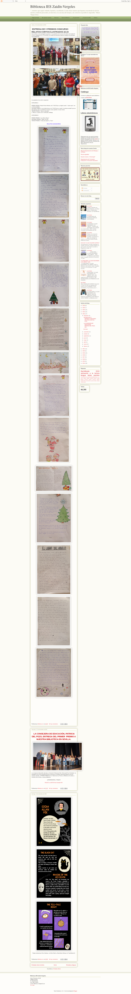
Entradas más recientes (38, 965)
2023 (83, 311)
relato (95, 380)
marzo (85, 344)
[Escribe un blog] (62, 724)
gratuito (82, 380)
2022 (83, 313)
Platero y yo (97, 377)
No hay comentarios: (53, 724)
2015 (83, 361)
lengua (83, 375)
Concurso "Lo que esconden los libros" (90, 242)
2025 (83, 307)
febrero (86, 346)
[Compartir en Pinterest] (67, 724)
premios (96, 375)
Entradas (85, 188)
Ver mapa (32, 985)
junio (85, 338)
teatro (85, 382)
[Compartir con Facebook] (65, 724)
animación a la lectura (90, 373)
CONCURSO (83, 377)
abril (85, 342)
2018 (83, 355)
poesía (92, 380)
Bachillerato (85, 371)
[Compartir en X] (64, 724)
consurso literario (95, 379)
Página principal (35, 17)
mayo (85, 340)
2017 (83, 357)
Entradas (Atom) (57, 968)
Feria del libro (88, 377)
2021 (83, 348)
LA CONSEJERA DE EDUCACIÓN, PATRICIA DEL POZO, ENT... (89, 325)
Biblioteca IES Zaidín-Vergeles (52, 6)
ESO (97, 371)
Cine (33, 20)
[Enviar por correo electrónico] (61, 724)
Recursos (56, 17)
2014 (83, 363)
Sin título (85, 329)
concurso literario (87, 379)
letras (90, 375)
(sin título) (89, 206)
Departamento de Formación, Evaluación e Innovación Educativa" (89, 160)
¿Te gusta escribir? (86, 17)
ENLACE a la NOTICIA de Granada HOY (54, 782)
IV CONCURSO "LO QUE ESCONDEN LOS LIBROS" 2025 (90, 261)
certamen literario (93, 378)
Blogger (75, 991)
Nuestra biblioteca (66, 17)
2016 (83, 359)
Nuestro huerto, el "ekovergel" (88, 156)
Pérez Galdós (83, 378)
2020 (83, 350)
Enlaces (95, 17)
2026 (83, 305)
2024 (83, 309)
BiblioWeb (89, 97)
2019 (83, 353)
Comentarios (86, 190)
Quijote (88, 378)
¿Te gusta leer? (76, 17)
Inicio (55, 965)
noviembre (86, 331)
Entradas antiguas (71, 965)
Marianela (93, 377)
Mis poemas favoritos (46, 17)
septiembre (86, 335)
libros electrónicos (87, 380)
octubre (86, 333)
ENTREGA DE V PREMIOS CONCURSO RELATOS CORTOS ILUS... (89, 319)
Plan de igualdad (85, 154)
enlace (96, 139)
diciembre (86, 315)
